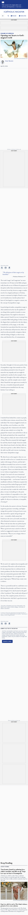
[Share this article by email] (5, 267)
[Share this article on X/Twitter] (2, 267)
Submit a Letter (7, 641)
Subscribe (23, 15)
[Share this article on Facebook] (9, 267)
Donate (14, 15)
